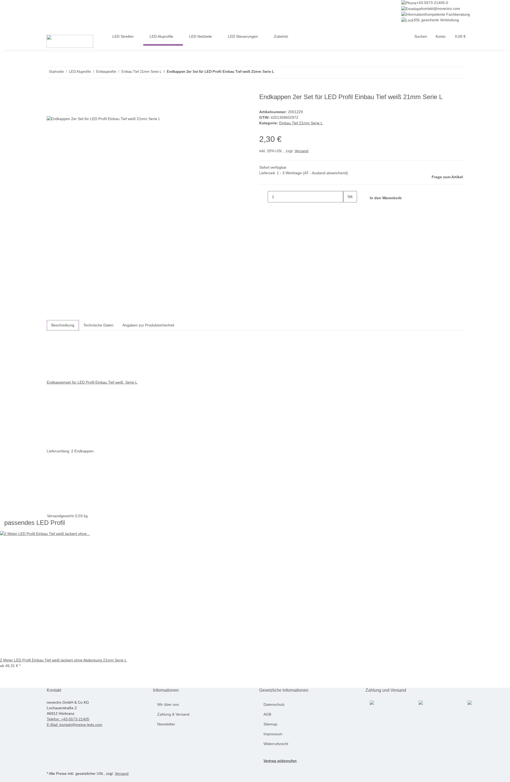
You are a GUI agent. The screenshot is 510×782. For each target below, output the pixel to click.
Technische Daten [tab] (98, 325)
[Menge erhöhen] (347, 208)
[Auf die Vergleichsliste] (51, 110)
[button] (420, 36)
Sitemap (270, 724)
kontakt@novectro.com (440, 8)
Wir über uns (168, 704)
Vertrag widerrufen (280, 761)
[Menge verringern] (263, 196)
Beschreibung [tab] (62, 325)
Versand (301, 151)
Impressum (273, 734)
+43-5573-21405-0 (432, 3)
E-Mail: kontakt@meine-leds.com (74, 724)
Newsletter (166, 724)
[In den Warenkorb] (51, 90)
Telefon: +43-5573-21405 (68, 719)
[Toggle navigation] (46, 27)
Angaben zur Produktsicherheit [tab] (148, 325)
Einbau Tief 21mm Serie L (301, 123)
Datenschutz (274, 704)
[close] (51, 99)
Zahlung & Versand (173, 714)
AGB (267, 714)
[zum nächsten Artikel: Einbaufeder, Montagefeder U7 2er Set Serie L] (278, 72)
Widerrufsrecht (276, 744)
